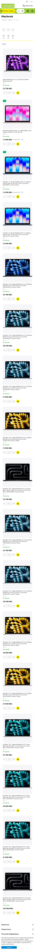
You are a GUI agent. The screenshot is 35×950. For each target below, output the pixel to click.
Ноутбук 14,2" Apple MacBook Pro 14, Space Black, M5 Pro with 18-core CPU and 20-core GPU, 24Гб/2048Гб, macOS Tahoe (17, 490)
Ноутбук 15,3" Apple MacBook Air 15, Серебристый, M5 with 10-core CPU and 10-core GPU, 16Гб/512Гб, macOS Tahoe (16, 797)
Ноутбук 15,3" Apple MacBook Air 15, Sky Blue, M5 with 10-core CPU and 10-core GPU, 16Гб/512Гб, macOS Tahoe (17, 592)
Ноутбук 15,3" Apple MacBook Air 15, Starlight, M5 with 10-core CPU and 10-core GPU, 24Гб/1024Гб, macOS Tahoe (17, 695)
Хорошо (9, 947)
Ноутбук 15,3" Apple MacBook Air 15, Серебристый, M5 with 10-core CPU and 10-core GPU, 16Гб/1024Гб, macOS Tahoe (16, 746)
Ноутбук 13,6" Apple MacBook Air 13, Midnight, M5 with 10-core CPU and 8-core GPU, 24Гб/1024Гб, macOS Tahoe (17, 285)
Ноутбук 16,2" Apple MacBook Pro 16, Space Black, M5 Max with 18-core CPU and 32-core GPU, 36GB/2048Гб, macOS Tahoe (17, 899)
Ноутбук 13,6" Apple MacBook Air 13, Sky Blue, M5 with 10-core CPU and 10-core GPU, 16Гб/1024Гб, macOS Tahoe (17, 337)
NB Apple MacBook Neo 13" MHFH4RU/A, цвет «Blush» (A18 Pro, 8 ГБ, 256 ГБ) (17, 131)
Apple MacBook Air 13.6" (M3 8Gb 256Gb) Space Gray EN (16, 80)
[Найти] (22, 11)
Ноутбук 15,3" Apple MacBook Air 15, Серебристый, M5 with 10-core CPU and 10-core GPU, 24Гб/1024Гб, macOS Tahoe (16, 848)
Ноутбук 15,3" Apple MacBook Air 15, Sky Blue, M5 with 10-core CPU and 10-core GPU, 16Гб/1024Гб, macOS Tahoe (17, 541)
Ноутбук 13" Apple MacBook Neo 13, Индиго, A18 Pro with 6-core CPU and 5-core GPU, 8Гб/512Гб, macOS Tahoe (17, 234)
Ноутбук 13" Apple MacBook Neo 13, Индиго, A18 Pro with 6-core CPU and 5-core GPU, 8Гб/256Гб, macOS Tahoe (17, 183)
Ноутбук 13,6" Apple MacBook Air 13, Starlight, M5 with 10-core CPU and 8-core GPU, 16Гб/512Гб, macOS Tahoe (17, 439)
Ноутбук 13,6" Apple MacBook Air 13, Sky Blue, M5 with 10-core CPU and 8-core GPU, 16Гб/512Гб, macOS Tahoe (17, 388)
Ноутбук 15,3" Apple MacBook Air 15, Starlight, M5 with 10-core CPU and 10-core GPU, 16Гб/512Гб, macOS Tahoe (17, 643)
